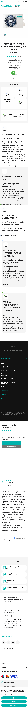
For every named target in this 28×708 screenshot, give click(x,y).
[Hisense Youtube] (18, 642)
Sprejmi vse (14, 698)
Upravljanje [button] (4, 394)
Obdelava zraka (9, 5)
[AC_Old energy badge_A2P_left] (14, 73)
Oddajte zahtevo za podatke (9, 671)
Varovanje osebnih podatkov (8, 686)
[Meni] (26, 2)
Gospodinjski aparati (7, 656)
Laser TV (4, 652)
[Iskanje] (23, 2)
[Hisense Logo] (8, 1)
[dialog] (14, 698)
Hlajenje (4, 659)
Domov (2, 5)
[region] (14, 21)
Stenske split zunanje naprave (7, 6)
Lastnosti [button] (3, 399)
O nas (3, 663)
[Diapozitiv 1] (4, 35)
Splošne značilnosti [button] (6, 358)
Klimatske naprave (16, 5)
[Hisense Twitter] (8, 642)
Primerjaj (15, 78)
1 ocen (19, 56)
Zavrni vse (14, 701)
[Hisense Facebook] (4, 642)
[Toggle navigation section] (26, 648)
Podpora (4, 667)
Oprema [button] (3, 403)
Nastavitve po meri (14, 705)
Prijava (11, 443)
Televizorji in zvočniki (7, 648)
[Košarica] (21, 2)
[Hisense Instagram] (13, 642)
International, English (9, 682)
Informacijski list (14, 76)
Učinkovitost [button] (4, 390)
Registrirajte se (11, 446)
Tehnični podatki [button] (5, 407)
